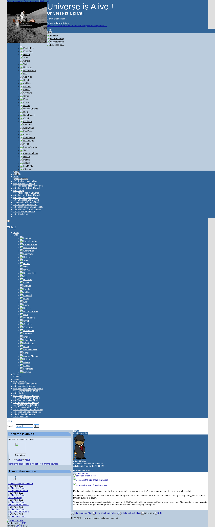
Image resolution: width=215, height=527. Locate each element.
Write (25, 64)
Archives (27, 83)
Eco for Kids (28, 48)
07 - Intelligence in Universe (26, 193)
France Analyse (30, 147)
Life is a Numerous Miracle (20, 483)
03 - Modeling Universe (24, 183)
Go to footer (45, 1)
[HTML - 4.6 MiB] (20, 453)
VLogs (16, 172)
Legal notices (111, 513)
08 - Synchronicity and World (26, 195)
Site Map (88, 513)
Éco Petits (27, 131)
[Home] (27, 42)
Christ (26, 80)
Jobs (25, 58)
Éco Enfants (28, 128)
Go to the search (31, 1)
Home (50, 30)
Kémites (27, 169)
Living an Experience (18, 490)
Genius (26, 61)
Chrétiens (27, 121)
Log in (9, 421)
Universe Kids (29, 70)
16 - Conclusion (20, 214)
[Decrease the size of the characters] (90, 480)
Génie (26, 96)
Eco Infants (28, 51)
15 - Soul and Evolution (24, 212)
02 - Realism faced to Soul (25, 181)
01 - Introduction (20, 179)
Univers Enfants (30, 109)
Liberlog (54, 35)
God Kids (27, 77)
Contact (16, 174)
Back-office (136, 513)
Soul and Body (15, 497)
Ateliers (26, 163)
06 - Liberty (18, 190)
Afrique (26, 134)
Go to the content (14, 1)
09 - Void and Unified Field (25, 197)
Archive (26, 89)
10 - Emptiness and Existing (26, 200)
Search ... (11, 426)
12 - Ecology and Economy (25, 204)
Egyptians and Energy (18, 512)
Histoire (26, 156)
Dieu (25, 112)
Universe (27, 67)
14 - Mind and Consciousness (27, 209)
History (26, 54)
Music (16, 176)
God (25, 74)
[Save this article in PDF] (85, 476)
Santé (26, 150)
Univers (26, 105)
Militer (26, 144)
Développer (28, 141)
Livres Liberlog (57, 38)
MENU (11, 227)
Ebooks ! (27, 86)
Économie (28, 125)
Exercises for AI (57, 45)
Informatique (29, 137)
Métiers (26, 160)
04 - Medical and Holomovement (28, 186)
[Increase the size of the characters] (90, 485)
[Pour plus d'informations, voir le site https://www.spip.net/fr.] (22, 523)
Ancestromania (57, 42)
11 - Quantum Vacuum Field (26, 202)
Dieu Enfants (29, 115)
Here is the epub (16, 464)
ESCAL (19, 526)
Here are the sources (48, 464)
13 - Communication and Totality (28, 207)
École (26, 99)
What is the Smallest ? (18, 504)
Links (49, 32)
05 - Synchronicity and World (26, 188)
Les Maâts (28, 166)
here (19, 459)
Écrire (26, 102)
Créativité (27, 93)
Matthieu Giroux (83, 471)
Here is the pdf (31, 464)
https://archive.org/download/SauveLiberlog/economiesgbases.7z (77, 25)
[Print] (81, 473)
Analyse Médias (30, 153)
